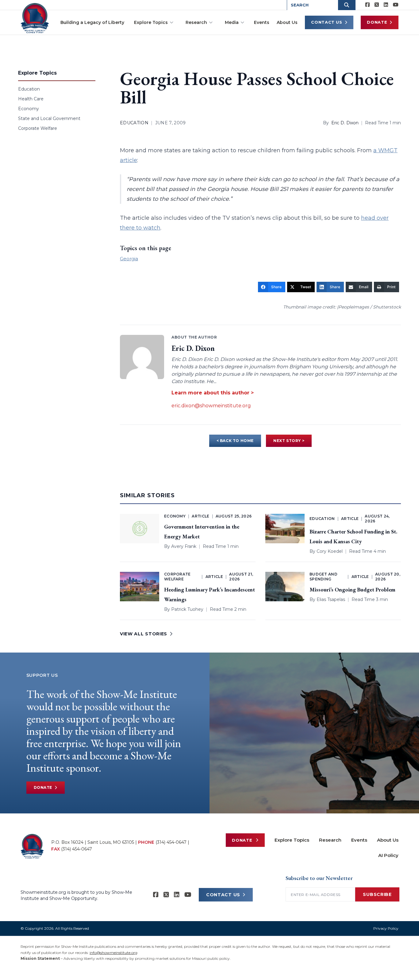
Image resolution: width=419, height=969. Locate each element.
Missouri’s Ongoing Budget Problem (352, 589)
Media (232, 22)
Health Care (31, 99)
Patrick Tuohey (187, 609)
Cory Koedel (330, 551)
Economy (28, 108)
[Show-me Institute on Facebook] (367, 5)
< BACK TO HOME (235, 440)
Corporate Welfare (37, 128)
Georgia (129, 259)
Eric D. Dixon (345, 123)
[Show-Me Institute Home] (35, 18)
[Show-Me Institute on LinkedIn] (386, 5)
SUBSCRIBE (377, 894)
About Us (287, 22)
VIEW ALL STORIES (143, 634)
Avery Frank (183, 546)
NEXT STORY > (288, 440)
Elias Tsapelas (331, 599)
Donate (377, 22)
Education (29, 89)
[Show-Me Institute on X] (377, 5)
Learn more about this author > (212, 393)
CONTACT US (223, 894)
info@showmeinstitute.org (113, 952)
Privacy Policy (385, 928)
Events (261, 22)
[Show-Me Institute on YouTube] (395, 5)
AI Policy (388, 855)
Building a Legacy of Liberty (92, 22)
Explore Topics (151, 22)
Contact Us (326, 22)
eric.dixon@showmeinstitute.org (211, 406)
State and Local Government (49, 118)
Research (196, 22)
